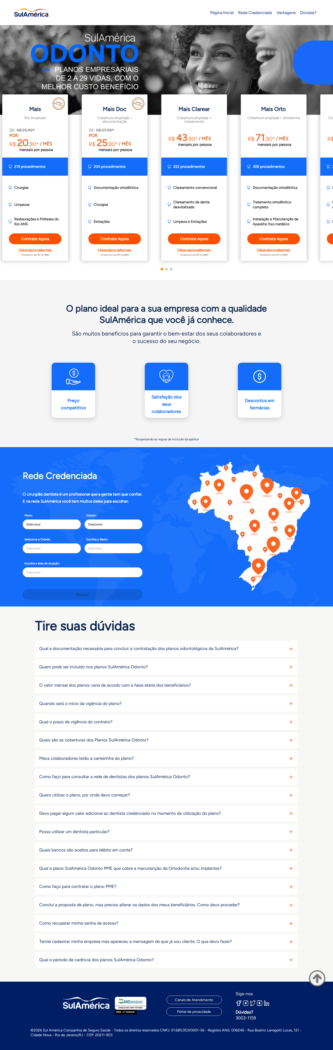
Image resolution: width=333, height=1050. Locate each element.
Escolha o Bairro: (97, 539)
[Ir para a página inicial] (31, 12)
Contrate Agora (35, 238)
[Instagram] (245, 1003)
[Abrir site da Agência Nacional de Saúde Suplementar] (130, 1005)
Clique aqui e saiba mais (35, 250)
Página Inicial (222, 12)
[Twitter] (252, 1003)
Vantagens (286, 12)
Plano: (28, 515)
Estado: (91, 515)
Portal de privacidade (194, 1011)
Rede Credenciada (255, 12)
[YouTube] (259, 1003)
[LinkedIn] (266, 1003)
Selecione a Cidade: (37, 539)
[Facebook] (239, 1003)
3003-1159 (246, 1018)
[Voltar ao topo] (317, 979)
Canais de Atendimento (194, 1000)
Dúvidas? (308, 12)
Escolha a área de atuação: (42, 563)
